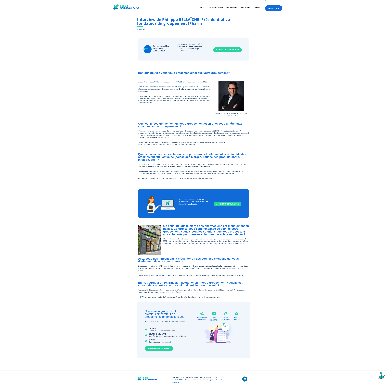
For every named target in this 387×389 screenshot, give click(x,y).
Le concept (201, 7)
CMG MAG (257, 7)
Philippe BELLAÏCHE (151, 82)
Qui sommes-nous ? (216, 7)
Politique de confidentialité (193, 380)
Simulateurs (245, 7)
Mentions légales (208, 380)
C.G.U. (217, 380)
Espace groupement (270, 0)
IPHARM (141, 87)
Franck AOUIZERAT (177, 82)
